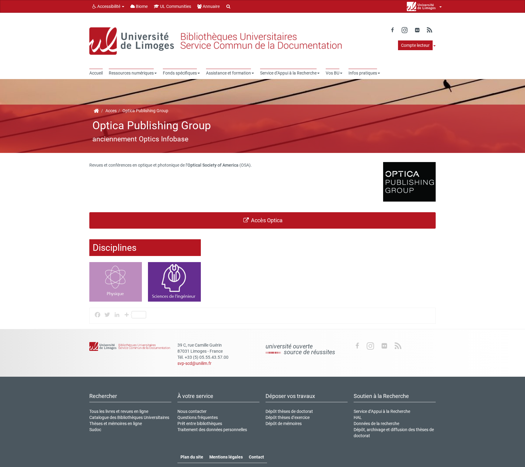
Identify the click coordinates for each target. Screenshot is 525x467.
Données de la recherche (376, 423)
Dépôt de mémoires (284, 423)
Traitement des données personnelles (212, 429)
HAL (358, 417)
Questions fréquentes (197, 417)
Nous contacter (192, 411)
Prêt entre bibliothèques (199, 423)
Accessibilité (108, 6)
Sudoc (95, 429)
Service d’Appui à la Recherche (382, 411)
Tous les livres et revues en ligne (118, 411)
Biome (141, 6)
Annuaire (211, 6)
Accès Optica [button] (266, 220)
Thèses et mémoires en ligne (115, 423)
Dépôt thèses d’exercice (288, 417)
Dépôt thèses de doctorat (289, 411)
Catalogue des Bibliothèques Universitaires (129, 417)
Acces (111, 110)
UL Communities (175, 6)
